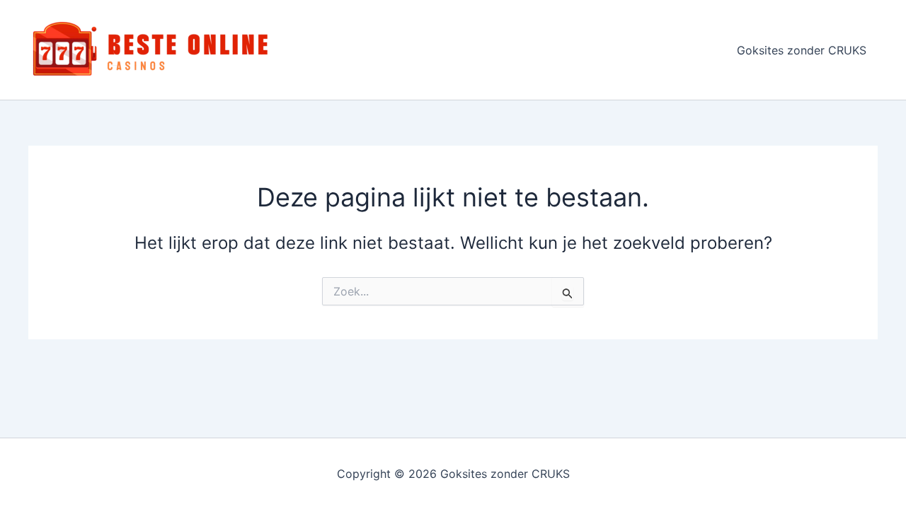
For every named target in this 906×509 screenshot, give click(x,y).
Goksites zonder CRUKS (801, 50)
